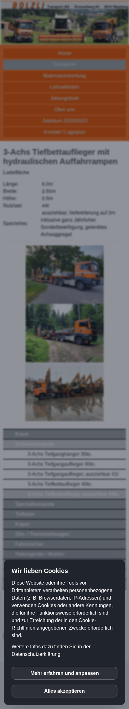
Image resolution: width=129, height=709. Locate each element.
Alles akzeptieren (64, 691)
